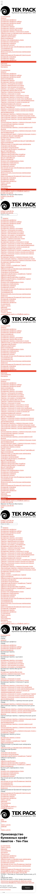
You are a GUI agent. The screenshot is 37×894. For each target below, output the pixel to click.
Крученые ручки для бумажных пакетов (16, 47)
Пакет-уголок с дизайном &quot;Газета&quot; (18, 141)
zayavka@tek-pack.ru (9, 191)
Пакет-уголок (6, 139)
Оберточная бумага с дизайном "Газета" (16, 279)
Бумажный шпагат (8, 45)
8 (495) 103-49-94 (7, 193)
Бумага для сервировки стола (12, 40)
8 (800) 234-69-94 (7, 196)
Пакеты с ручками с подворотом (13, 89)
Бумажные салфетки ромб (11, 23)
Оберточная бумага (8, 36)
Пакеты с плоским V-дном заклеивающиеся (17, 100)
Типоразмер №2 (7, 50)
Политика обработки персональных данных (17, 882)
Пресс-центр (6, 183)
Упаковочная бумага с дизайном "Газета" (16, 274)
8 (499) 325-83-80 (7, 872)
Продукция (5, 854)
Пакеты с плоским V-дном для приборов (16, 99)
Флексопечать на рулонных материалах (16, 52)
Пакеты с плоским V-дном (11, 94)
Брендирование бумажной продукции (16, 55)
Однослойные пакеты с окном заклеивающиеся (12, 125)
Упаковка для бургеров (9, 147)
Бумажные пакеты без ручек (11, 30)
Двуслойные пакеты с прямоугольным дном (18, 115)
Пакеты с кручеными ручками (12, 87)
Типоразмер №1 (7, 48)
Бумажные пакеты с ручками (12, 28)
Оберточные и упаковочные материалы (16, 33)
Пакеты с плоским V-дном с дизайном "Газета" (18, 250)
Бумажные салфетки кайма (11, 21)
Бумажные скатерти (8, 43)
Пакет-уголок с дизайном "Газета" (13, 265)
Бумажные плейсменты (10, 41)
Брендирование (7, 25)
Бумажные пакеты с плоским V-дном (15, 31)
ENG (2, 198)
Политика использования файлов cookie (16, 881)
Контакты (4, 188)
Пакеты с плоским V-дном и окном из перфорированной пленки (15, 103)
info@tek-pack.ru (23, 191)
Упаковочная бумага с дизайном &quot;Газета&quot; (13, 150)
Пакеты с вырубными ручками (12, 85)
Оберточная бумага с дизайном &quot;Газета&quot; (13, 156)
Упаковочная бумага (8, 35)
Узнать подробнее (5, 889)
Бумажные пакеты (8, 26)
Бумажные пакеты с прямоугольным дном (17, 114)
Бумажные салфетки (8, 20)
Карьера (4, 184)
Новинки (4, 53)
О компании (5, 70)
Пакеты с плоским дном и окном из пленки (17, 109)
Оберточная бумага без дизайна (13, 154)
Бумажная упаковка (8, 57)
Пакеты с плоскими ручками (12, 83)
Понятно (27, 887)
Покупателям (6, 186)
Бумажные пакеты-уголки (10, 137)
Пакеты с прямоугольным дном (13, 92)
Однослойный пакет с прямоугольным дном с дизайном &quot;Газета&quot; (18, 135)
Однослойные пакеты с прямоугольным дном (18, 122)
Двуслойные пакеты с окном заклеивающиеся (18, 117)
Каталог (3, 72)
